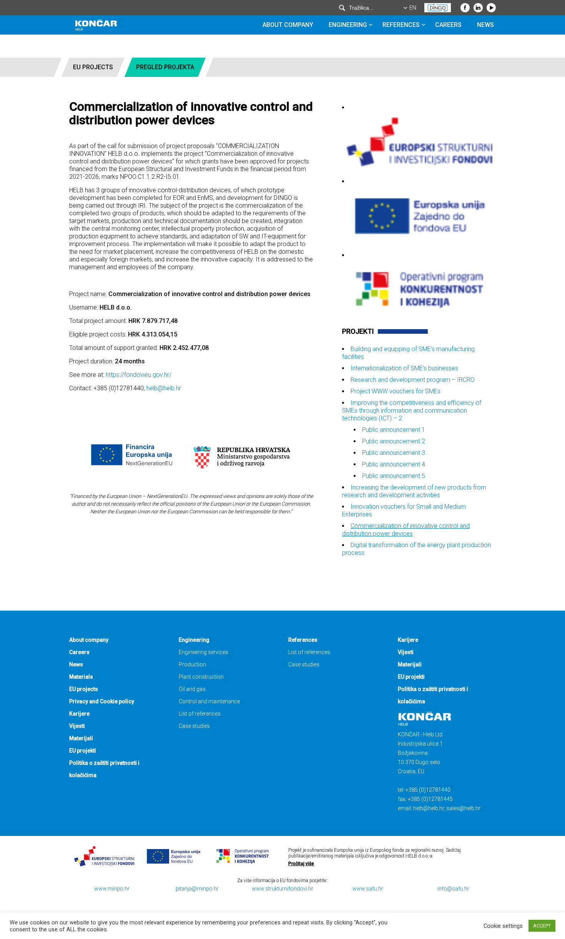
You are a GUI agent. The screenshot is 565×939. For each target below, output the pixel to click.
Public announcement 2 (393, 441)
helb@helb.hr (163, 388)
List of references (200, 714)
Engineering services (203, 652)
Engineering (348, 24)
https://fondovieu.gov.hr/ (138, 374)
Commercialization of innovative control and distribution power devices (406, 529)
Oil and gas (192, 689)
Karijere (79, 714)
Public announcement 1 (393, 429)
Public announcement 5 (393, 475)
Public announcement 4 (393, 464)
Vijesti (77, 726)
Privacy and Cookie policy (101, 701)
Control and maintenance (209, 701)
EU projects (93, 67)
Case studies (194, 726)
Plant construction (201, 677)
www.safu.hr (367, 889)
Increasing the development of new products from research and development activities (414, 491)
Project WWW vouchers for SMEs (395, 391)
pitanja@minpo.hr (197, 889)
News (485, 24)
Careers (448, 24)
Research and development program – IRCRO (413, 379)
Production (192, 664)
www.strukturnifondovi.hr (282, 889)
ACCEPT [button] (542, 926)
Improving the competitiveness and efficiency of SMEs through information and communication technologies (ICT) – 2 (411, 410)
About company (288, 24)
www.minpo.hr (112, 889)
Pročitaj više (301, 863)
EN (412, 8)
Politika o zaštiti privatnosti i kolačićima (104, 769)
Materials (81, 677)
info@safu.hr (453, 889)
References (401, 24)
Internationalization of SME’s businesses (404, 368)
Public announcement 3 (393, 452)
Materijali (81, 738)
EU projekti (82, 751)
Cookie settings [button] (503, 925)
